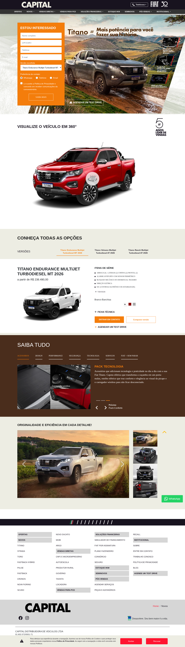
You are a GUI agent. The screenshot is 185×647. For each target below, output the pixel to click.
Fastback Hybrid (26, 562)
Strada (21, 551)
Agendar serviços (104, 584)
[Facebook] (20, 618)
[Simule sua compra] (33, 618)
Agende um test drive (145, 573)
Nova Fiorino (24, 584)
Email (55, 78)
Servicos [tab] (110, 356)
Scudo (20, 590)
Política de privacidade (145, 562)
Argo (58, 545)
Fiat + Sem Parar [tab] (129, 356)
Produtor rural (65, 568)
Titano (20, 545)
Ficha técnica (106, 312)
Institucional (163, 12)
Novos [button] (30, 12)
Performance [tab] (56, 356)
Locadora (61, 584)
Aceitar (131, 641)
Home (156, 606)
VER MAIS (101, 292)
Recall (136, 534)
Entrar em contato (109, 319)
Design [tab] (38, 356)
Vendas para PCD (68, 12)
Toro (20, 557)
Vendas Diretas (46, 12)
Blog (135, 568)
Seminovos (129, 12)
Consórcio (100, 557)
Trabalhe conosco (143, 557)
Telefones (140, 5)
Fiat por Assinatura (105, 545)
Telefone (42, 78)
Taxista (60, 579)
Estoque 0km (114, 12)
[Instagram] (27, 618)
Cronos (21, 579)
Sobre (136, 545)
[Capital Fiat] (36, 5)
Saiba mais (41, 97)
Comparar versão (141, 320)
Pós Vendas (144, 12)
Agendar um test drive (87, 102)
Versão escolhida (27, 63)
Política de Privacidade (44, 84)
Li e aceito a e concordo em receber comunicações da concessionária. (41, 86)
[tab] (72, 251)
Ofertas (18, 12)
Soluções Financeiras (91, 12)
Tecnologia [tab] (93, 356)
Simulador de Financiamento (110, 540)
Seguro (99, 562)
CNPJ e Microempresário (69, 557)
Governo (61, 573)
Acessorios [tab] (23, 356)
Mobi (58, 540)
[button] (97, 407)
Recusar (156, 641)
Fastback (22, 573)
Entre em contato (142, 551)
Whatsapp (28, 78)
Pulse (20, 568)
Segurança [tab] (75, 356)
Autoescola (62, 562)
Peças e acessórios (105, 590)
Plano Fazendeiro (104, 551)
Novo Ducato (63, 534)
